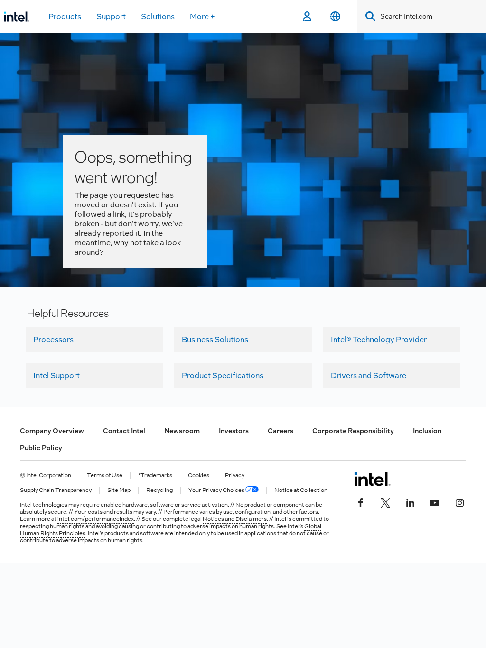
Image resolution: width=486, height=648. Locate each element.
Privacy (234, 475)
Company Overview (52, 430)
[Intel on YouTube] (434, 502)
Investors (234, 430)
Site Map (119, 490)
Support (111, 16)
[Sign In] (307, 16)
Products (64, 16)
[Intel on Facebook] (360, 502)
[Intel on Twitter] (385, 502)
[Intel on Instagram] (459, 502)
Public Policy (41, 448)
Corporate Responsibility (353, 430)
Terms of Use (104, 475)
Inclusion (427, 430)
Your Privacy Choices (216, 490)
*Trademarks (155, 475)
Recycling (159, 490)
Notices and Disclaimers (235, 519)
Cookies (198, 475)
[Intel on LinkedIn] (410, 502)
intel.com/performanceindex (95, 519)
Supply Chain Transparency (56, 490)
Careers (280, 430)
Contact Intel (124, 430)
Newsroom (182, 430)
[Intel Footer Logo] (372, 479)
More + (202, 16)
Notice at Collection (300, 490)
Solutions (158, 16)
